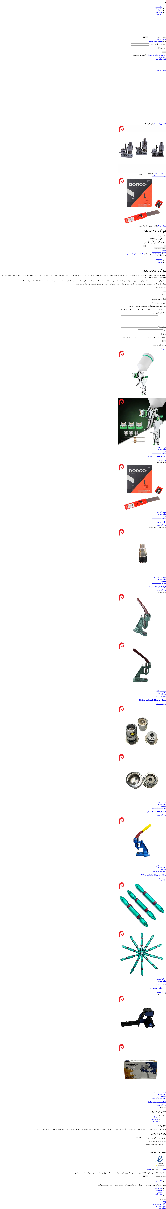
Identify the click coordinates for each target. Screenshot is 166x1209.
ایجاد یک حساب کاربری (156, 41)
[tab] (81, 259)
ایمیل (164, 334)
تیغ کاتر (133, 253)
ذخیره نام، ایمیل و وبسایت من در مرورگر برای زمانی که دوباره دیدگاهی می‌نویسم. (138, 337)
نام (164, 330)
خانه (164, 124)
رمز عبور (162, 48)
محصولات (155, 1115)
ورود (164, 51)
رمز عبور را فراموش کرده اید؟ (156, 55)
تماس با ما (155, 1119)
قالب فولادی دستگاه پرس (156, 812)
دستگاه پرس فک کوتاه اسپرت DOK (152, 700)
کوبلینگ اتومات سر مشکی (156, 586)
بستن (164, 1201)
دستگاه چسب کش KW (157, 1102)
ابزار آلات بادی (161, 460)
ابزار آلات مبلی (141, 253)
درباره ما (155, 1121)
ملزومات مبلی (125, 253)
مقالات (156, 1117)
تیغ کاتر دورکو (161, 226)
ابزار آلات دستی (158, 124)
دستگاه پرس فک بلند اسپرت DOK (153, 875)
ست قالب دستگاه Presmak (154, 174)
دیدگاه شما (162, 327)
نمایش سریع (162, 449)
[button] (160, 577)
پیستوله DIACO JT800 (157, 456)
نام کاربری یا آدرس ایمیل (157, 44)
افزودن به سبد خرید (160, 248)
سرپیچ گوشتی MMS (158, 988)
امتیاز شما (162, 313)
